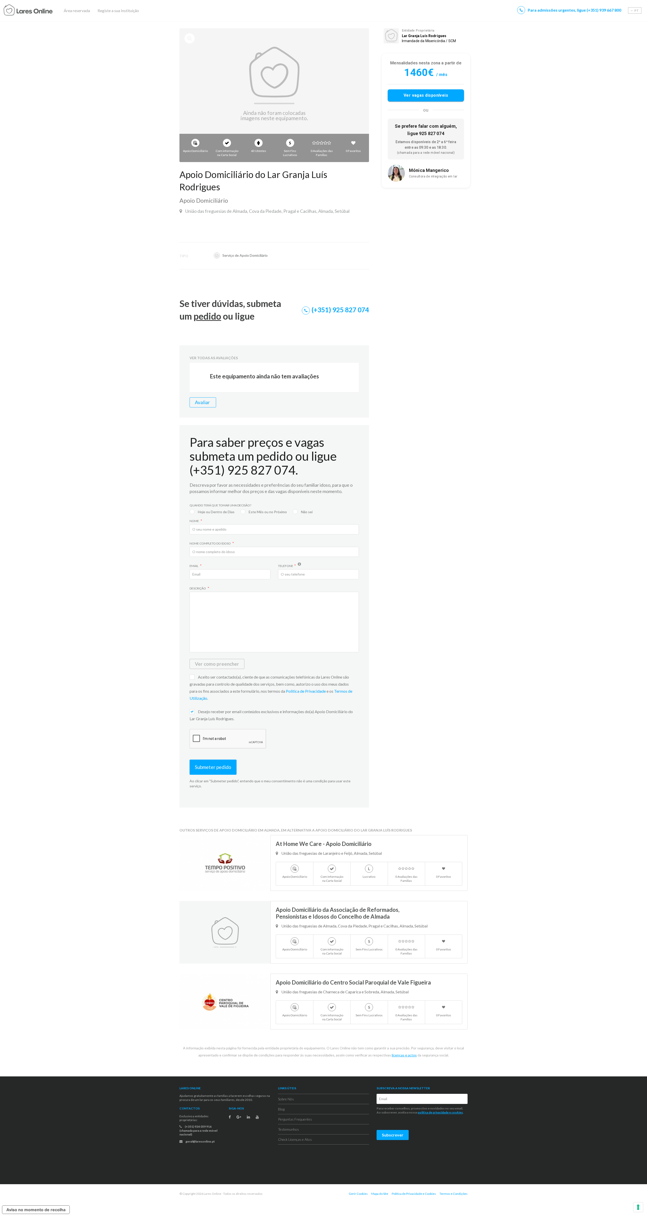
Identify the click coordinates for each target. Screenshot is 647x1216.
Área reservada (77, 10)
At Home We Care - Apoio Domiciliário (324, 843)
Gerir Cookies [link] (358, 1194)
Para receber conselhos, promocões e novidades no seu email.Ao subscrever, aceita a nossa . (420, 1110)
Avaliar (203, 402)
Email (194, 566)
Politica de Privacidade (306, 691)
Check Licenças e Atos (295, 1139)
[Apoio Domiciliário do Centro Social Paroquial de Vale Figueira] (224, 1001)
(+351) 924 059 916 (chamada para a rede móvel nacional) (198, 1130)
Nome (194, 521)
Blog (281, 1109)
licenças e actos (404, 1055)
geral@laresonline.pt (200, 1141)
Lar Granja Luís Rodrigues (424, 36)
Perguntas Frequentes (295, 1119)
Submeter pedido (213, 767)
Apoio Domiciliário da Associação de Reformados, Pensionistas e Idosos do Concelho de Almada (338, 913)
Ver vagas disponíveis (426, 95)
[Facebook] (230, 1117)
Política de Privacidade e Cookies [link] (414, 1194)
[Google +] (239, 1117)
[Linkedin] (248, 1117)
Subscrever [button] (392, 1134)
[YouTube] (257, 1117)
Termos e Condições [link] (454, 1194)
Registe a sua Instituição (118, 10)
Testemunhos (288, 1129)
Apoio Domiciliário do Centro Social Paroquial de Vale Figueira (353, 982)
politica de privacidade (433, 1112)
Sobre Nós (286, 1099)
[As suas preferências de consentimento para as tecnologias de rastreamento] (638, 1207)
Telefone (285, 566)
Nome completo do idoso (210, 543)
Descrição (198, 588)
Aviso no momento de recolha (35, 1209)
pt (636, 10)
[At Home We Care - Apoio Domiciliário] (224, 863)
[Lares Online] (38, 10)
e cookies (456, 1112)
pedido (207, 316)
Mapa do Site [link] (379, 1194)
